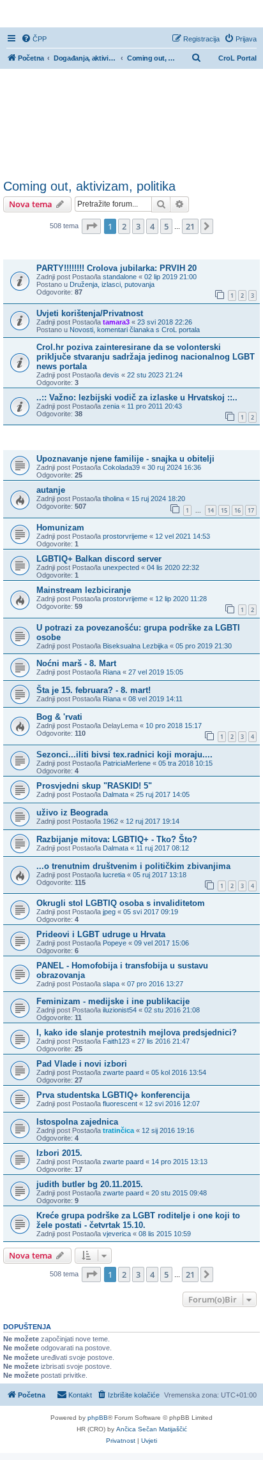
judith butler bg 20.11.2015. (89, 1184)
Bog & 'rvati (59, 717)
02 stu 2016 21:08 (172, 1010)
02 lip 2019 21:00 (170, 277)
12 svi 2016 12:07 (172, 1103)
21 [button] (190, 226)
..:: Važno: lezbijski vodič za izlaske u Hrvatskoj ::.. (136, 397)
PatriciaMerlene (127, 763)
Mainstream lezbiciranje (83, 590)
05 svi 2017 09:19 (150, 912)
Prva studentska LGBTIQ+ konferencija (113, 1095)
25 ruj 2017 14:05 (163, 794)
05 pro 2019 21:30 (204, 646)
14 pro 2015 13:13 (179, 1161)
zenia (111, 406)
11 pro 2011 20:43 (154, 406)
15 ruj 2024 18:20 (158, 498)
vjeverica (117, 1233)
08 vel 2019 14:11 (155, 699)
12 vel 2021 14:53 (182, 536)
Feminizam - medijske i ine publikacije (113, 1001)
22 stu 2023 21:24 (155, 375)
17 (251, 510)
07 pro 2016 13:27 (155, 984)
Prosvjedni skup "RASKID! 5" (94, 786)
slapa (111, 984)
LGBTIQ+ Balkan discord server (99, 559)
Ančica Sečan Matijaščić (151, 1429)
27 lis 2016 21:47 (163, 1041)
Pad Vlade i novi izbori (81, 1064)
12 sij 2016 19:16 (168, 1130)
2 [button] (124, 226)
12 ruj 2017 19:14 (152, 821)
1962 (110, 821)
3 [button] (138, 226)
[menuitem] (34, 39)
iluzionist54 (120, 1010)
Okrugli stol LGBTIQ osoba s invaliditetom (120, 903)
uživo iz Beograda (72, 812)
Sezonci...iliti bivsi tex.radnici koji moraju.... (124, 754)
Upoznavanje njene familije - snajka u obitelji (125, 459)
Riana (112, 672)
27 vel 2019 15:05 (155, 672)
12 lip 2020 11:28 (181, 598)
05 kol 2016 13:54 (178, 1072)
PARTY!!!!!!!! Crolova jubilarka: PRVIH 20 (116, 268)
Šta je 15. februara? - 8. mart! (93, 690)
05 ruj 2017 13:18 (159, 875)
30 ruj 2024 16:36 (174, 467)
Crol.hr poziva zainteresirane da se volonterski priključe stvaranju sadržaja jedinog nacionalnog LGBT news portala (145, 356)
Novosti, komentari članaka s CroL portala (135, 329)
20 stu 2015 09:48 (179, 1193)
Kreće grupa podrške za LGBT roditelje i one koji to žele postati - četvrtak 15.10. (138, 1220)
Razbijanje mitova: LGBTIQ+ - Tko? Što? (116, 839)
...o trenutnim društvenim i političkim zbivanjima (133, 866)
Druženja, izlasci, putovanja (112, 284)
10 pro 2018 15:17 (174, 725)
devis (111, 375)
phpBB (97, 1417)
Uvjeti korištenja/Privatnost (89, 313)
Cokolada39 (121, 467)
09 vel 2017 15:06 (161, 943)
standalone (120, 277)
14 (210, 510)
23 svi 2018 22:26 (164, 322)
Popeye (114, 943)
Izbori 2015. (59, 1153)
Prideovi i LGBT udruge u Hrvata (100, 934)
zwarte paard (123, 1072)
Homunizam (60, 527)
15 (224, 510)
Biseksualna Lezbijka (135, 646)
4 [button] (152, 226)
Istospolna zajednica (77, 1122)
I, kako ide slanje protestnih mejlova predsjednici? (136, 1032)
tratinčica (118, 1130)
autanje (50, 490)
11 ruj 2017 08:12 (162, 848)
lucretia (114, 875)
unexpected (121, 567)
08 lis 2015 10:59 (165, 1233)
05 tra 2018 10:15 (185, 763)
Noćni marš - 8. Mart (76, 663)
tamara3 (116, 322)
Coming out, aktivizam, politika (89, 186)
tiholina (113, 498)
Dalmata (115, 794)
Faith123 (116, 1041)
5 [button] (166, 226)
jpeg (109, 912)
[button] (91, 226)
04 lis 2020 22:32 (173, 567)
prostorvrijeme (125, 536)
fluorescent (120, 1103)
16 (237, 510)
